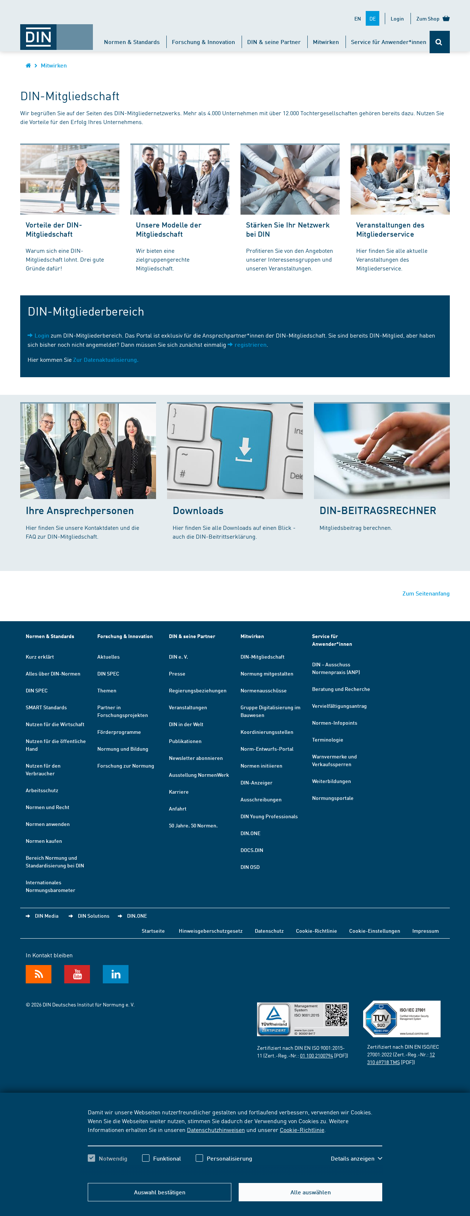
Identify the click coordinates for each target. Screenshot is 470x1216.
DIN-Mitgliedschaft (263, 656)
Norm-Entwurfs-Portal (267, 748)
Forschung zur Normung (125, 765)
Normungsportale (333, 797)
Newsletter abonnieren (196, 757)
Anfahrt (178, 808)
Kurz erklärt (40, 656)
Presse (177, 673)
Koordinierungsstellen (267, 731)
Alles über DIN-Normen (53, 673)
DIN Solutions (93, 915)
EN (357, 18)
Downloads (198, 509)
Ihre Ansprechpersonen (80, 509)
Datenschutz (269, 930)
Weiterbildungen (331, 781)
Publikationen (185, 741)
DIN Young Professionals (269, 816)
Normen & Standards (132, 41)
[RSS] (38, 974)
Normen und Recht (47, 807)
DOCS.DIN (252, 850)
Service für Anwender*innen (388, 41)
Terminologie (327, 739)
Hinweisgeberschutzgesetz (211, 930)
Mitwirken (326, 41)
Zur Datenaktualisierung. (105, 359)
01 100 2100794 (316, 1055)
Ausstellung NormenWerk (199, 774)
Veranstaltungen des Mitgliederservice (390, 229)
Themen (106, 690)
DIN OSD (250, 866)
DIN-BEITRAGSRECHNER (377, 509)
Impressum (425, 930)
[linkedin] (116, 974)
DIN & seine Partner (274, 41)
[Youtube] (77, 974)
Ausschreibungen (261, 799)
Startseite (153, 930)
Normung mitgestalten (267, 673)
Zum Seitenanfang (426, 593)
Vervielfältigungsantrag (339, 705)
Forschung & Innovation (203, 41)
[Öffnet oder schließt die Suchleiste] (440, 42)
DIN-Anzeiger (256, 782)
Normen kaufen (44, 840)
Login (397, 18)
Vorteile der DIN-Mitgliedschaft (54, 229)
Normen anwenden (48, 823)
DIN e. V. (178, 656)
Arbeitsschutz (42, 790)
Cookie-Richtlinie (302, 1129)
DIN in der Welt (186, 724)
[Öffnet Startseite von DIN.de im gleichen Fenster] (56, 33)
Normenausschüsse (264, 690)
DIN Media (46, 915)
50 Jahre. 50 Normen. (193, 825)
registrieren (251, 344)
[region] (235, 1141)
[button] (356, 1158)
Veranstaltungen (188, 707)
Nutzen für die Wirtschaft (55, 724)
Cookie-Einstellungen (374, 930)
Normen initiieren (261, 765)
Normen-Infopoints (334, 722)
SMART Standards (46, 707)
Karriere (179, 791)
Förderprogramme (119, 731)
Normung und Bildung (122, 748)
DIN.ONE (250, 833)
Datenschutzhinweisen (216, 1129)
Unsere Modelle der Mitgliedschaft (169, 229)
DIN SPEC (37, 690)
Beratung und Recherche (341, 688)
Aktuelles (108, 656)
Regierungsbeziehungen (198, 690)
